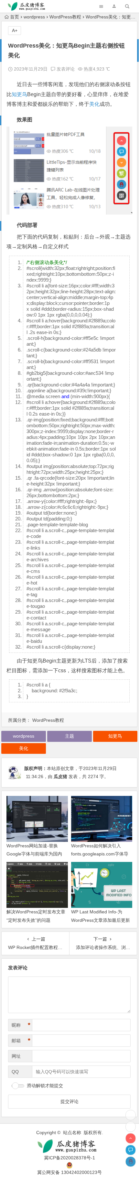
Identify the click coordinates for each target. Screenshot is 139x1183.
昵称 (21, 1025)
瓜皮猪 (60, 776)
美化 (94, 104)
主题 (69, 736)
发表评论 (65, 69)
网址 (16, 1056)
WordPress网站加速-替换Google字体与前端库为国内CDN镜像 (34, 854)
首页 (14, 16)
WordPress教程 (65, 16)
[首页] (130, 1127)
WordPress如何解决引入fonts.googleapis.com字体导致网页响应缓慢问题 (99, 854)
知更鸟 (19, 94)
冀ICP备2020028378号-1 (69, 1157)
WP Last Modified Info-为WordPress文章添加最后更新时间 (100, 920)
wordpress (34, 16)
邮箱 (21, 1040)
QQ (15, 1071)
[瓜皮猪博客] (69, 1146)
